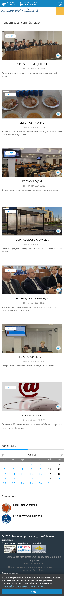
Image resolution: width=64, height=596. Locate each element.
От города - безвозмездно (32, 298)
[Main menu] (60, 11)
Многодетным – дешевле (32, 64)
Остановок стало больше (32, 239)
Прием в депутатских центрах (27, 516)
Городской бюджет (32, 356)
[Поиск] (59, 3)
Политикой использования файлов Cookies (22, 586)
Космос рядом (32, 181)
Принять (32, 591)
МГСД (10, 36)
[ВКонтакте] (58, 55)
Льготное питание (32, 122)
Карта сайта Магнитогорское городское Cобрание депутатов (33, 558)
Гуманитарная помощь (25, 505)
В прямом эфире (32, 415)
